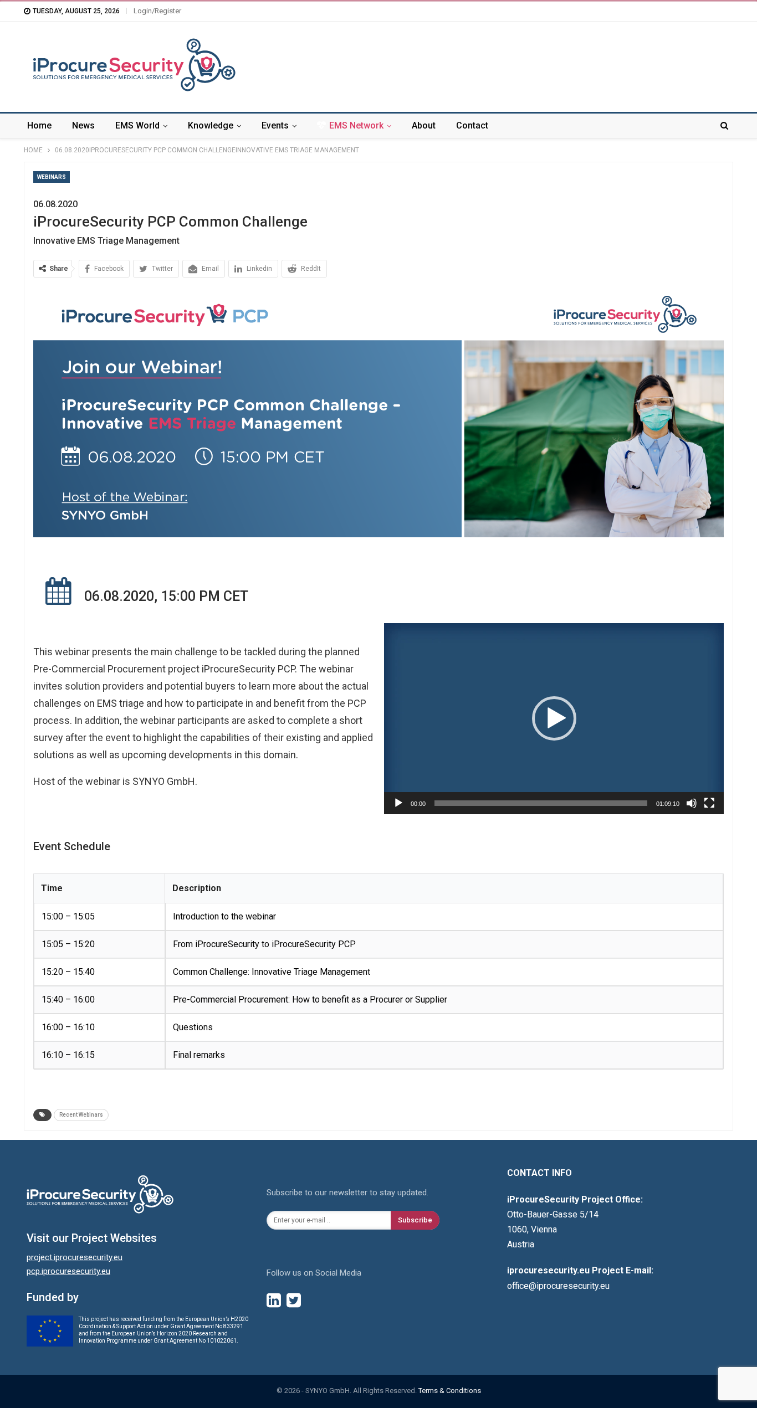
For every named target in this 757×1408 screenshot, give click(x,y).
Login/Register (157, 11)
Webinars (51, 177)
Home (39, 125)
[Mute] (691, 803)
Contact (472, 125)
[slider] (540, 803)
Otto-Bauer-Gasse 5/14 (553, 1214)
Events (275, 125)
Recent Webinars (81, 1115)
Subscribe (415, 1220)
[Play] (398, 803)
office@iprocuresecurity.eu (558, 1286)
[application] (554, 718)
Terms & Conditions (449, 1390)
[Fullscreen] (709, 803)
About (424, 125)
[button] (554, 718)
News (83, 125)
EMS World (137, 125)
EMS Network (356, 125)
